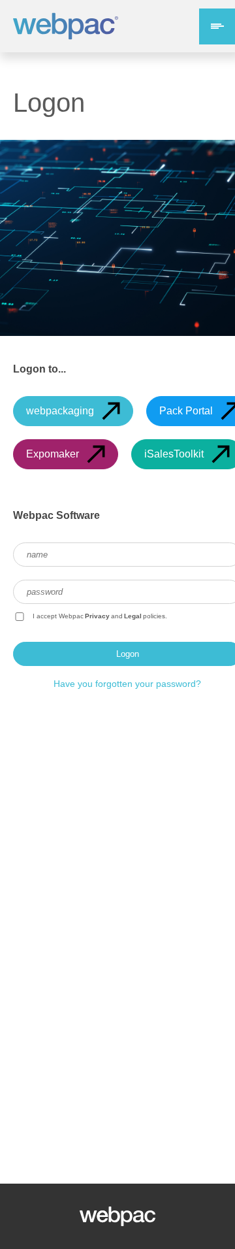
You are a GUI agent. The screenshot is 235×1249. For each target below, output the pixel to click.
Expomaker (52, 453)
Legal (133, 616)
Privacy (97, 616)
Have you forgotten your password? (127, 683)
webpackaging (60, 410)
